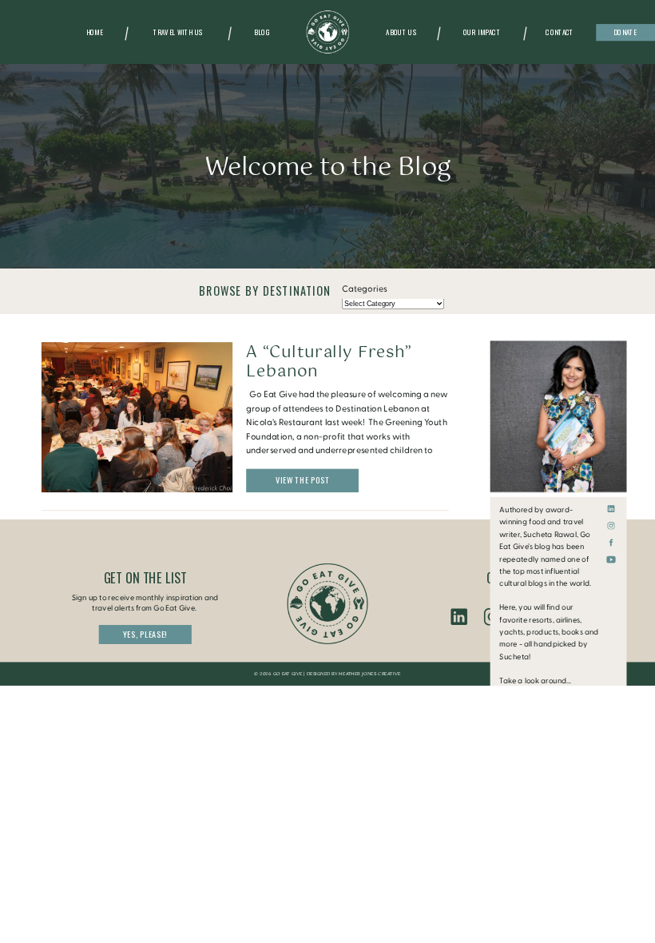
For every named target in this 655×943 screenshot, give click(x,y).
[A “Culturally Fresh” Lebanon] (137, 417)
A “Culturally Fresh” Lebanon (328, 361)
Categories (364, 289)
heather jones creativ (368, 674)
